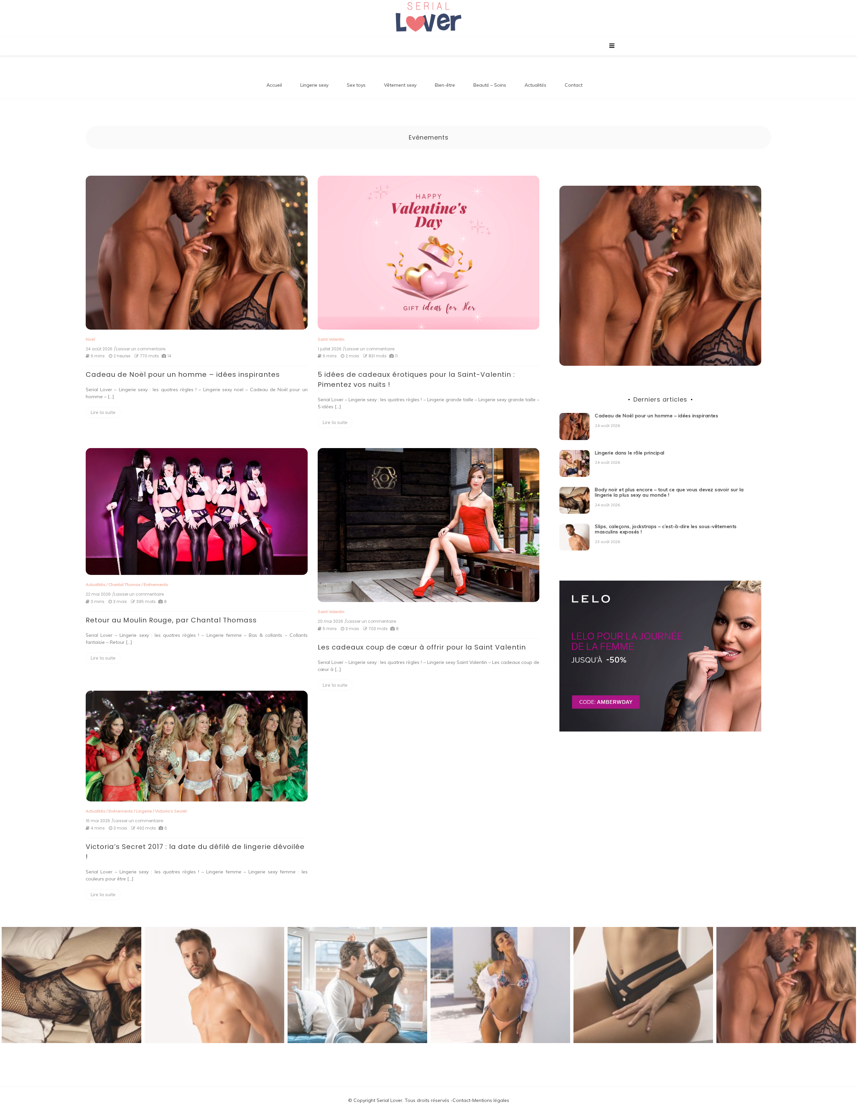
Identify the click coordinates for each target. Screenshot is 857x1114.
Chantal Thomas (124, 584)
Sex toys (356, 85)
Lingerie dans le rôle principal (630, 453)
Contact (573, 85)
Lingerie (144, 810)
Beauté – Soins (489, 85)
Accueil (274, 85)
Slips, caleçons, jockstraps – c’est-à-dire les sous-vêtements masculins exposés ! (666, 529)
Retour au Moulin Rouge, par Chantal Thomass (171, 620)
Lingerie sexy (314, 85)
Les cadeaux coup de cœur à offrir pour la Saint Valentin (422, 647)
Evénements (156, 584)
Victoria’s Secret (171, 810)
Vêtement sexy (400, 85)
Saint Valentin (331, 339)
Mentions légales (490, 1100)
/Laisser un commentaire (139, 349)
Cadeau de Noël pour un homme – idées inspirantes (183, 374)
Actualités (535, 85)
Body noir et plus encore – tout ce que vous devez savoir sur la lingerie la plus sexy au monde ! (669, 492)
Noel (90, 339)
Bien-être (445, 85)
